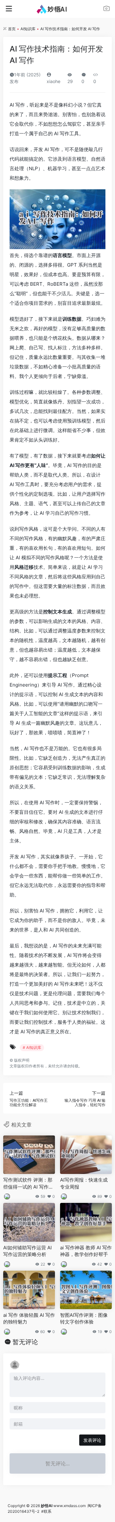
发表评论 (92, 1440)
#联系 (46, 1511)
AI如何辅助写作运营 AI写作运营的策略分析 (27, 1251)
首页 (12, 28)
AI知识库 (27, 28)
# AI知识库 (32, 1047)
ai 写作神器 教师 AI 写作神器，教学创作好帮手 (86, 1251)
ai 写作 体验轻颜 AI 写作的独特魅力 (29, 1318)
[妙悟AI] (57, 9)
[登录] (106, 9)
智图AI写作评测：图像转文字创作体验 (84, 1318)
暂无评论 (25, 1342)
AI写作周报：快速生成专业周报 (84, 1183)
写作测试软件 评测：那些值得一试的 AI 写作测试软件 (28, 1183)
